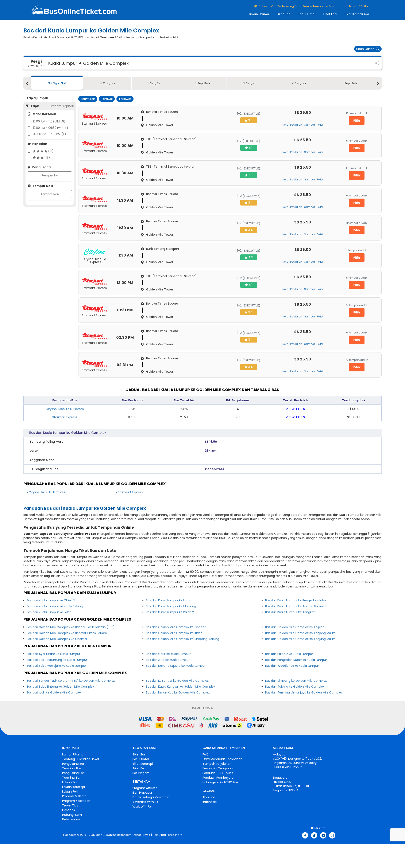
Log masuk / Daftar (356, 6)
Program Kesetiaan (76, 801)
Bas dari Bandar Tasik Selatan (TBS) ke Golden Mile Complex (71, 681)
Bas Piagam (141, 773)
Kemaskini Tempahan (218, 768)
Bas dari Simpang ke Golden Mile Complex (296, 681)
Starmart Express (64, 417)
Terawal (107, 99)
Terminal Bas (71, 768)
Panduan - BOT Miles (217, 773)
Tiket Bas (283, 14)
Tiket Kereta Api (356, 14)
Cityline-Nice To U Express (65, 409)
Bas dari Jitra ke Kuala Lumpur (168, 660)
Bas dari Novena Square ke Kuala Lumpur (176, 666)
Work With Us (142, 806)
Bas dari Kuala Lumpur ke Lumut (169, 600)
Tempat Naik (49, 194)
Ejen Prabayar (142, 792)
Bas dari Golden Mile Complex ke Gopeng (176, 627)
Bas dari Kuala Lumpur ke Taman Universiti (296, 606)
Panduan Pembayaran (218, 777)
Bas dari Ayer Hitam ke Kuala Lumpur (53, 654)
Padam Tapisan (62, 106)
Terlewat (125, 99)
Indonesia (209, 802)
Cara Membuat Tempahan (222, 759)
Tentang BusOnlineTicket (80, 759)
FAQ (205, 754)
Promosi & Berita (74, 796)
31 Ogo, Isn (107, 83)
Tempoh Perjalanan (216, 764)
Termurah (87, 99)
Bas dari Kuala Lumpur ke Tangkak (290, 612)
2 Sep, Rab (202, 83)
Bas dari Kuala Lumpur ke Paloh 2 (170, 612)
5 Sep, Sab (349, 83)
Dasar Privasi (141, 835)
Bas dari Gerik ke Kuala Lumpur (168, 654)
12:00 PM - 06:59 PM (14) (50, 128)
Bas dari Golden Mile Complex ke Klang (174, 633)
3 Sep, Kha (250, 83)
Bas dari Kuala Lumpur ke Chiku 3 (51, 600)
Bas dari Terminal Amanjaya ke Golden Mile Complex (304, 692)
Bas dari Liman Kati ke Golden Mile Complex (178, 692)
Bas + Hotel (307, 14)
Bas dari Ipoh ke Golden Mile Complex (54, 692)
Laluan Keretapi (73, 787)
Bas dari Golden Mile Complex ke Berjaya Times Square (67, 633)
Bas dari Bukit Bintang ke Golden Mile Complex (60, 686)
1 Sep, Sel (154, 83)
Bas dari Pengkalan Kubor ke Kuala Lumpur (296, 660)
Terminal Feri (71, 777)
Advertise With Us (145, 802)
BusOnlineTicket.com (117, 835)
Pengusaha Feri (73, 773)
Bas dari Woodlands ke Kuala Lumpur (292, 666)
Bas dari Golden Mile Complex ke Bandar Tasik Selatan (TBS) (71, 627)
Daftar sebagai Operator (150, 797)
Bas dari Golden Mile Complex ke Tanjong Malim (300, 633)
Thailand (208, 797)
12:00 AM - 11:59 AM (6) (49, 121)
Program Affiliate (144, 788)
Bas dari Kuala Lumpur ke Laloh (49, 612)
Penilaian (296, 124)
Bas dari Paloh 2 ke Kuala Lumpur (289, 654)
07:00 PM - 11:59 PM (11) (49, 134)
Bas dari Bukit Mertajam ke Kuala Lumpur (56, 666)
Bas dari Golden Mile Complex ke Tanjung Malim (300, 639)
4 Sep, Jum (300, 83)
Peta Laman (71, 819)
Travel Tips (70, 805)
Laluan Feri (70, 791)
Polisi (320, 124)
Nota (285, 124)
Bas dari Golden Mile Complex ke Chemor (57, 639)
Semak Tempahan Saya (319, 6)
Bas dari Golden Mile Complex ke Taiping (294, 627)
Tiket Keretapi (142, 764)
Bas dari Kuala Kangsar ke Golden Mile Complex (180, 686)
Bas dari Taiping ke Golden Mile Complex (294, 686)
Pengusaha (50, 175)
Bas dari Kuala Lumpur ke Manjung (171, 606)
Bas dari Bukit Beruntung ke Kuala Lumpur (57, 660)
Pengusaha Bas (73, 764)
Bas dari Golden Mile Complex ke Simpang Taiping (182, 639)
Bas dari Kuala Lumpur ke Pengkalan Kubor (296, 600)
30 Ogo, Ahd (57, 83)
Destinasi (69, 810)
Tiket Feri (330, 14)
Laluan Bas (70, 782)
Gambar (309, 124)
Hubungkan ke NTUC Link (220, 782)
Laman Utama (258, 14)
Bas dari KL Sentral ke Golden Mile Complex (177, 681)
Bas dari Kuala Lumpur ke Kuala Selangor (56, 606)
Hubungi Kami (72, 815)
